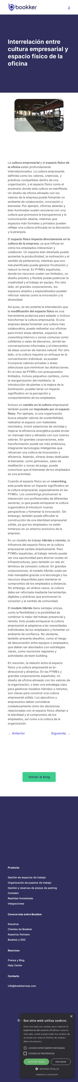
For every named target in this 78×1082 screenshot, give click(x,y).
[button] (47, 1069)
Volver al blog (39, 777)
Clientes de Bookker (20, 929)
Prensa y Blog (16, 960)
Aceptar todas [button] (36, 1061)
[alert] (47, 1045)
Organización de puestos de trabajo (29, 882)
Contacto (13, 976)
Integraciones (16, 903)
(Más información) (32, 1041)
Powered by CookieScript (47, 1074)
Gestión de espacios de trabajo (27, 877)
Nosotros (13, 924)
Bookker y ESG (16, 939)
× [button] (71, 1016)
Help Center (15, 965)
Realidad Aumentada (20, 898)
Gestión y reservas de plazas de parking (32, 887)
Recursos (14, 950)
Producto (13, 867)
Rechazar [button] (61, 1061)
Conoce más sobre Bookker (25, 914)
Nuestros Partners (19, 934)
